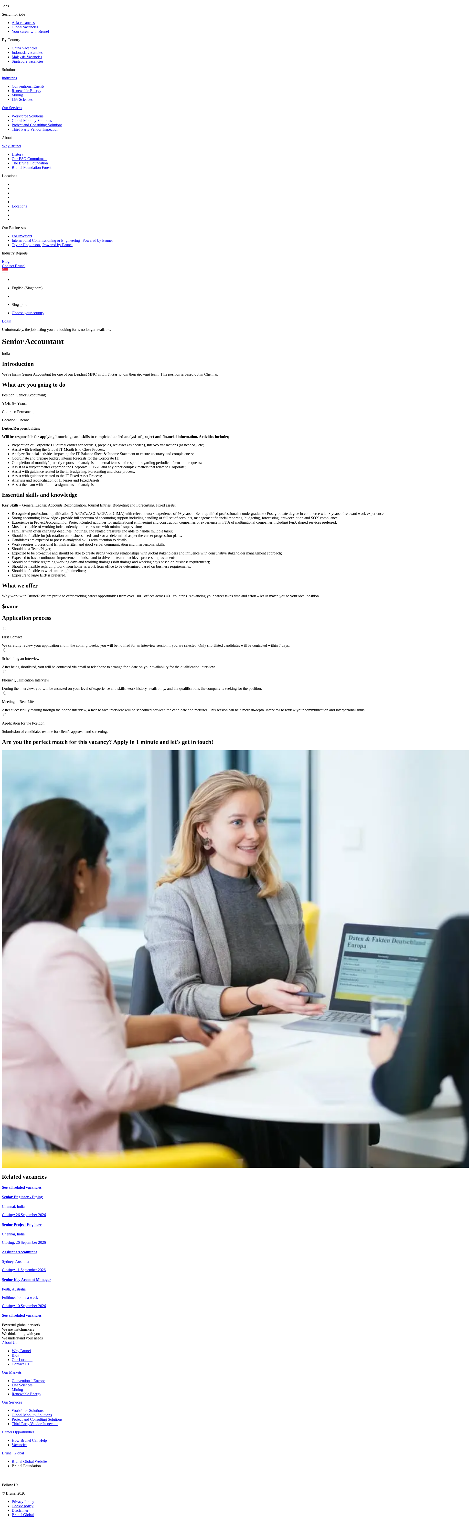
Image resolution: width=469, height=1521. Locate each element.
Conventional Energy (28, 86)
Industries (9, 78)
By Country (11, 40)
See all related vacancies (22, 1187)
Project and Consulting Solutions (37, 125)
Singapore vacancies (27, 61)
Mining (17, 95)
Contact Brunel (13, 266)
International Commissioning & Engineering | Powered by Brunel (62, 240)
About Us (9, 1342)
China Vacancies (24, 48)
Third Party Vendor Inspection (35, 129)
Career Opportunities (18, 1432)
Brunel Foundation (26, 1466)
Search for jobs (13, 14)
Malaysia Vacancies (27, 57)
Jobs (5, 6)
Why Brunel (11, 146)
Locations (9, 176)
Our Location (22, 1360)
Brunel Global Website (29, 1461)
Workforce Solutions (27, 116)
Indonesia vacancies (27, 52)
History (17, 154)
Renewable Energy (26, 91)
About (7, 138)
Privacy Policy (23, 1501)
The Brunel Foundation (30, 163)
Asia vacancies (23, 23)
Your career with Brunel (30, 31)
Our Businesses (14, 228)
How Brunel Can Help (29, 1440)
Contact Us (20, 1364)
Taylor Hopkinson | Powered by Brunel (42, 245)
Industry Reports (15, 253)
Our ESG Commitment (29, 159)
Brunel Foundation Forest (31, 167)
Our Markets (11, 1372)
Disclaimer (20, 1510)
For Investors (22, 236)
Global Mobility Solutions (32, 120)
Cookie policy (22, 1506)
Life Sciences (22, 99)
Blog (6, 261)
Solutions (9, 70)
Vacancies (19, 1445)
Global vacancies (25, 27)
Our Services (12, 108)
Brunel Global (13, 1453)
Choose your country (28, 313)
